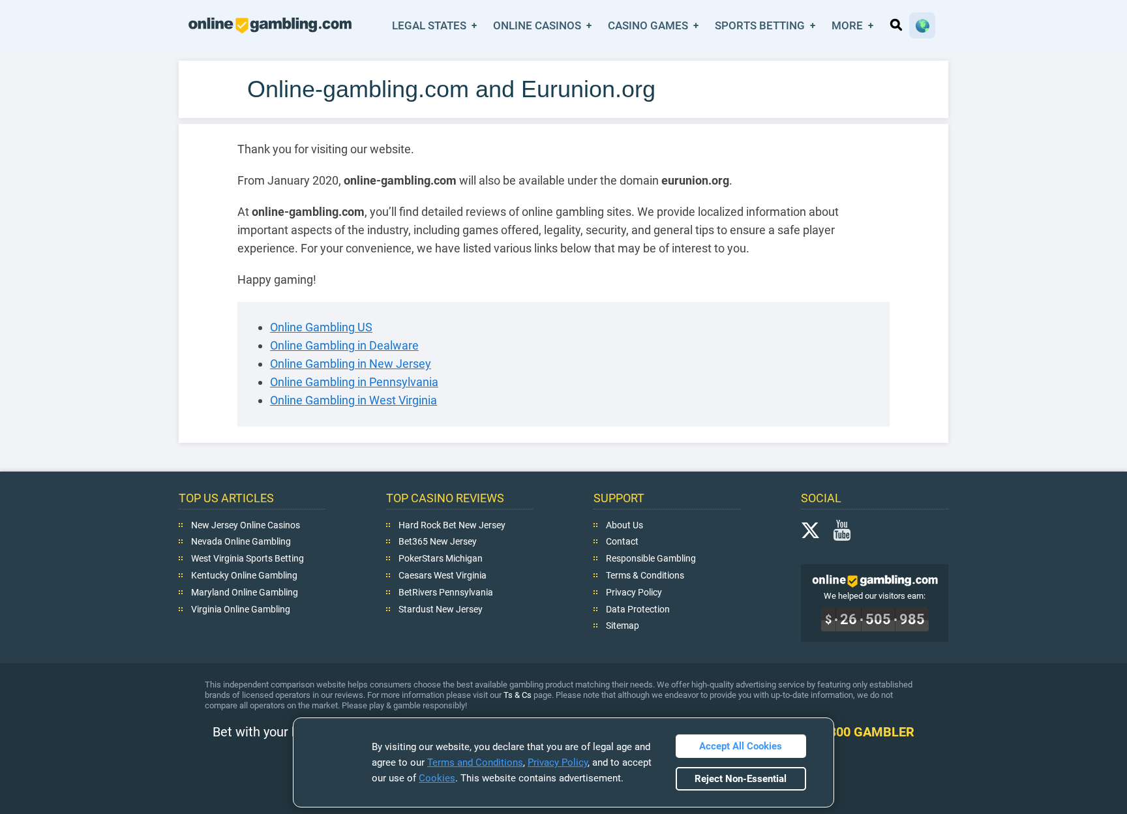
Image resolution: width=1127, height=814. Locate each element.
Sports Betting (760, 25)
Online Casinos (537, 25)
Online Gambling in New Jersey (350, 363)
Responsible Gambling (651, 558)
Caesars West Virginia (442, 575)
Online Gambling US (321, 327)
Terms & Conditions (645, 575)
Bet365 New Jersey (437, 541)
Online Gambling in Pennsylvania (354, 382)
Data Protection (638, 608)
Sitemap (622, 625)
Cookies (437, 778)
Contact (622, 541)
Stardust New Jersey (440, 608)
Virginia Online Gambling (240, 608)
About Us (624, 524)
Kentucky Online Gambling (244, 575)
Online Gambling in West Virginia (353, 400)
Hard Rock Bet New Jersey (451, 524)
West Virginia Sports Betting (247, 558)
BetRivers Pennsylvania (445, 591)
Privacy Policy (634, 591)
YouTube (842, 529)
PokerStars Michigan (440, 558)
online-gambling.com (270, 25)
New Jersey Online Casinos (245, 524)
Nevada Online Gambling (241, 541)
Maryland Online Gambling (244, 591)
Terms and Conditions (475, 762)
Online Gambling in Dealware (344, 345)
